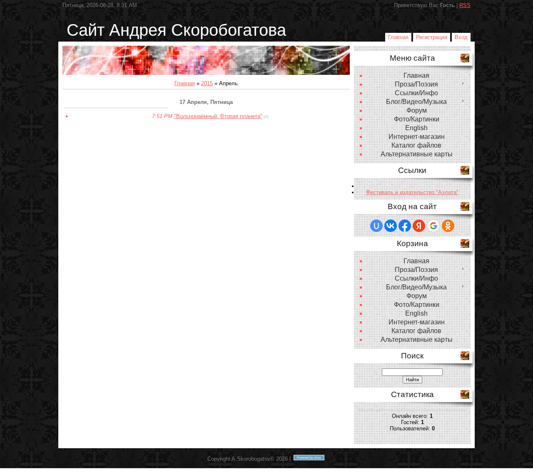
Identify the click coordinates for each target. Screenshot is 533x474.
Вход (461, 37)
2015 (207, 83)
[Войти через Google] (433, 225)
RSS (465, 5)
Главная (398, 37)
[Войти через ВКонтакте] (390, 226)
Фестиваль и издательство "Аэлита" (412, 192)
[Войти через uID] (376, 226)
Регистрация (431, 37)
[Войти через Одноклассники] (448, 226)
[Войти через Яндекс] (419, 226)
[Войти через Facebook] (405, 226)
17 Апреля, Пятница (206, 102)
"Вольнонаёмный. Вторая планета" (218, 116)
